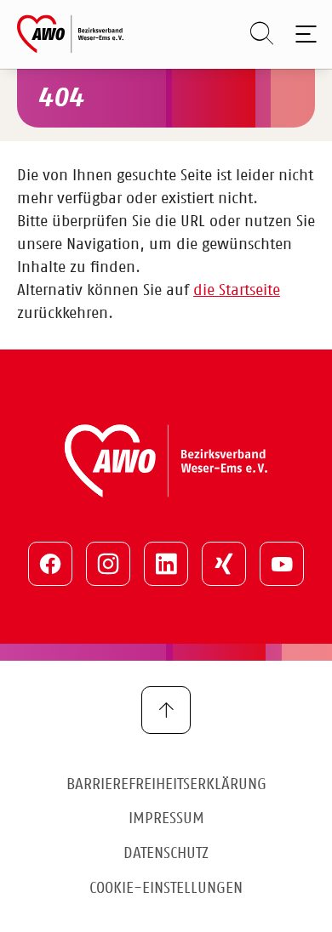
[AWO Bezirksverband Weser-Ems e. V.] (70, 34)
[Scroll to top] (166, 710)
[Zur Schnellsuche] (253, 34)
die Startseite (236, 290)
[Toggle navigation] (302, 34)
